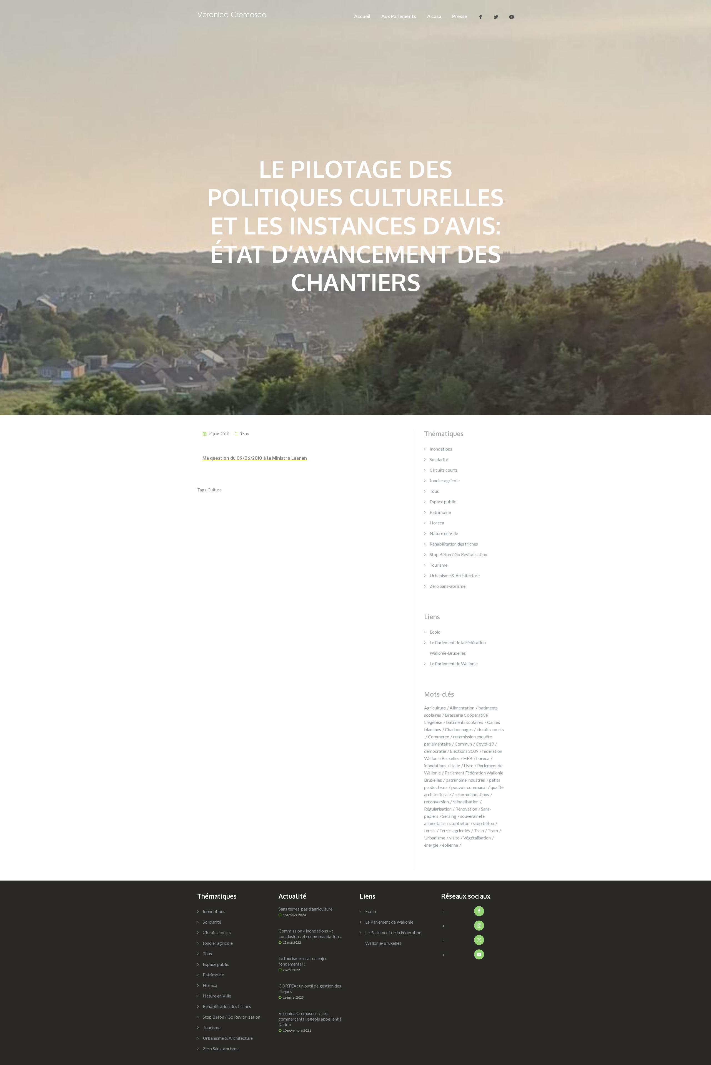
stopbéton (459, 823)
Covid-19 (485, 743)
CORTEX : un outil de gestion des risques (310, 988)
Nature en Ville (444, 533)
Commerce (438, 736)
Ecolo (435, 631)
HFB (467, 758)
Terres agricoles (454, 830)
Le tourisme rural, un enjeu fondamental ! (303, 961)
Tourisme (438, 565)
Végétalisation (477, 837)
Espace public (443, 501)
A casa (434, 16)
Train (479, 830)
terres (429, 830)
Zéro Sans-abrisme (447, 586)
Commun (463, 743)
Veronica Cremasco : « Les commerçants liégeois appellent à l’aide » (310, 1019)
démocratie (435, 751)
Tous (244, 433)
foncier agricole (445, 480)
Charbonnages (459, 729)
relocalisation (466, 801)
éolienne (450, 845)
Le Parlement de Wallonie (454, 663)
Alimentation (462, 707)
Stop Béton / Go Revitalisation (458, 554)
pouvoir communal (469, 787)
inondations (435, 765)
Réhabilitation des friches (454, 543)
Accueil (362, 16)
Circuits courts (444, 469)
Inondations (441, 448)
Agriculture (435, 707)
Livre (468, 765)
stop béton (483, 823)
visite (454, 837)
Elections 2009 (464, 751)
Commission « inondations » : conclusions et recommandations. (310, 933)
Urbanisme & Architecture (455, 575)
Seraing (449, 816)
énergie (431, 845)
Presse (459, 16)
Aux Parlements (398, 16)
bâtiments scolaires (464, 722)
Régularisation (438, 808)
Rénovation (466, 808)
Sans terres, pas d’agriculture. (306, 908)
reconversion (436, 801)
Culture (214, 489)
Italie (455, 765)
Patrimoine (440, 512)
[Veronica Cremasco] (232, 13)
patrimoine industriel (465, 779)
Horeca (437, 522)
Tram (493, 830)
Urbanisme (434, 837)
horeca (482, 758)
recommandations (472, 794)
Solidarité (439, 459)
